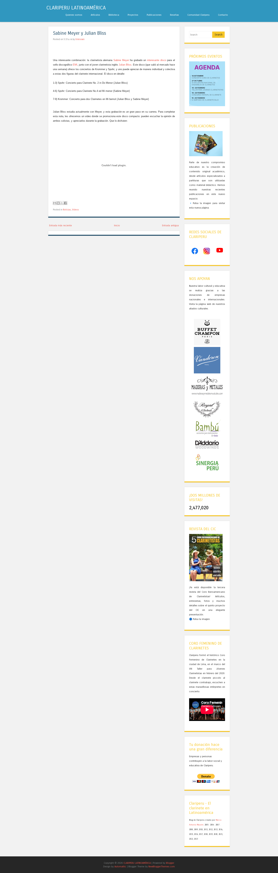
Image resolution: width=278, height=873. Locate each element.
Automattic (120, 866)
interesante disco (156, 60)
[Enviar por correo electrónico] (55, 203)
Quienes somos (73, 14)
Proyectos (133, 14)
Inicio (117, 225)
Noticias (67, 209)
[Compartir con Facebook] (65, 203)
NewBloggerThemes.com (161, 866)
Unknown (80, 39)
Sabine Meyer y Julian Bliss (79, 33)
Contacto (223, 14)
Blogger (170, 862)
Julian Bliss (125, 64)
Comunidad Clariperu (198, 14)
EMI (75, 64)
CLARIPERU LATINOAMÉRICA (76, 8)
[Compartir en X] (62, 203)
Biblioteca (114, 14)
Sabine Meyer (121, 60)
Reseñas (174, 14)
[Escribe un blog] (58, 203)
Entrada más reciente (60, 225)
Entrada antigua (170, 225)
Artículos (95, 14)
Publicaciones (154, 14)
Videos (75, 209)
